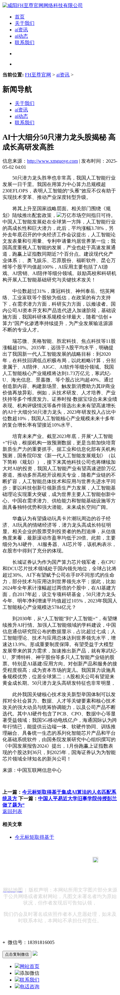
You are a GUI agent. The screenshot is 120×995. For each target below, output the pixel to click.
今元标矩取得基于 (34, 837)
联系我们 (24, 42)
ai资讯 (21, 29)
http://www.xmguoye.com (52, 161)
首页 (20, 16)
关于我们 (24, 23)
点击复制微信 (17, 954)
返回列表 (12, 811)
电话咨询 (29, 986)
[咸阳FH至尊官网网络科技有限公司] (42, 5)
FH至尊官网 (38, 74)
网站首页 (29, 966)
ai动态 (21, 36)
